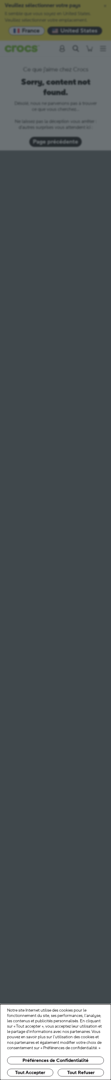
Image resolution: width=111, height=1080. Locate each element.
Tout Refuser (81, 1073)
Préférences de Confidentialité (55, 1060)
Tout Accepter (30, 1073)
